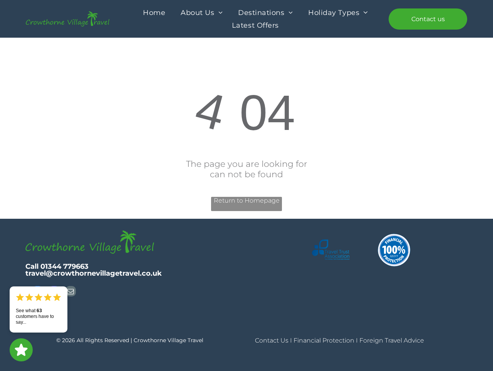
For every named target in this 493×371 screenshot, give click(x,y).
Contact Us (271, 340)
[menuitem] (154, 12)
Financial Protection (323, 340)
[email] (70, 292)
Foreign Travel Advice (391, 340)
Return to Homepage (247, 200)
